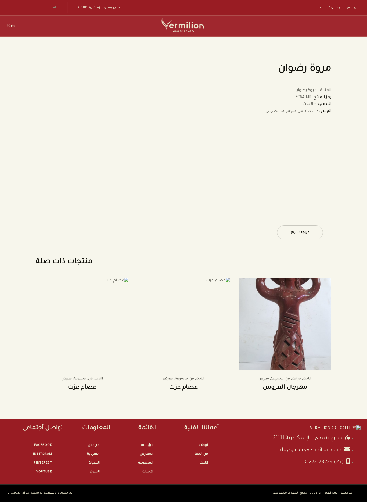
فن (300, 111)
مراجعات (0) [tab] (300, 232)
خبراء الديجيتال (19, 493)
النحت (307, 104)
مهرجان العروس (285, 388)
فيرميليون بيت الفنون (337, 493)
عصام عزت (183, 388)
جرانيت (296, 379)
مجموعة (288, 111)
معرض (272, 111)
